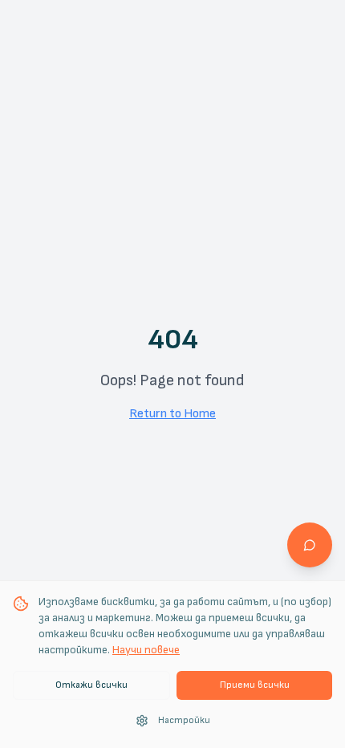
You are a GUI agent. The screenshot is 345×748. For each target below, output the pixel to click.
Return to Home (172, 413)
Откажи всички (91, 685)
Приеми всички (255, 685)
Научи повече (146, 650)
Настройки (184, 720)
